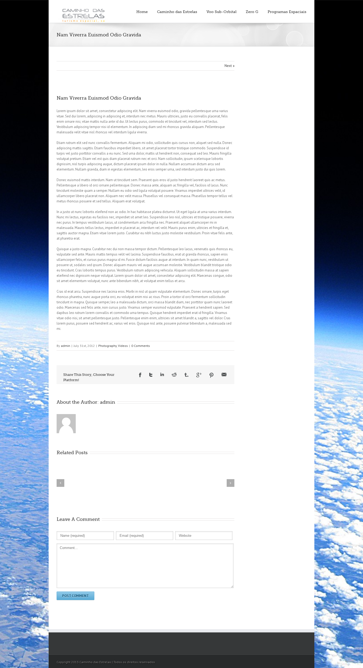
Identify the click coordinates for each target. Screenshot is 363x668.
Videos (123, 346)
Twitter (151, 375)
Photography (107, 346)
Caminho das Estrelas (177, 12)
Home (142, 12)
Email (224, 374)
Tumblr (186, 375)
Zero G (252, 12)
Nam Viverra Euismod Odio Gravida (99, 98)
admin (65, 346)
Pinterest (211, 375)
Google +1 (199, 375)
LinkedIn (162, 374)
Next (228, 65)
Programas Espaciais (287, 12)
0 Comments (140, 346)
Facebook (140, 375)
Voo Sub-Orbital (221, 12)
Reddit (174, 375)
